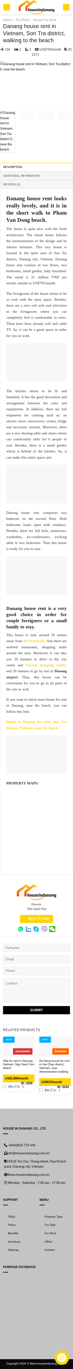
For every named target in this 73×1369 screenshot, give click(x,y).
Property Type (54, 1216)
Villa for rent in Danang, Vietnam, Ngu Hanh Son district (18, 1064)
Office (48, 1241)
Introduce (14, 1241)
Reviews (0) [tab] (11, 184)
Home (7, 20)
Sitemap (13, 1249)
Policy (12, 1224)
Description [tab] (12, 167)
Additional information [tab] (21, 175)
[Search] (66, 7)
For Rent (22, 20)
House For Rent (44, 20)
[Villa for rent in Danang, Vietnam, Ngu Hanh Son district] (18, 1046)
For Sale (50, 1224)
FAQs (11, 1216)
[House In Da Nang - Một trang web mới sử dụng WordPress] (36, 7)
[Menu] (6, 7)
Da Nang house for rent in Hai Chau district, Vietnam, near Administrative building (54, 1066)
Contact (50, 1249)
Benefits (13, 1233)
